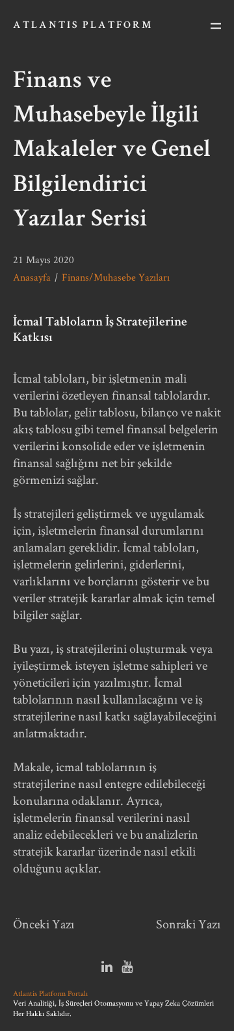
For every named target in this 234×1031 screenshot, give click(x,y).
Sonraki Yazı (188, 923)
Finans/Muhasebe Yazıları (116, 277)
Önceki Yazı (44, 923)
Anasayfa (32, 277)
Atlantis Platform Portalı (50, 993)
